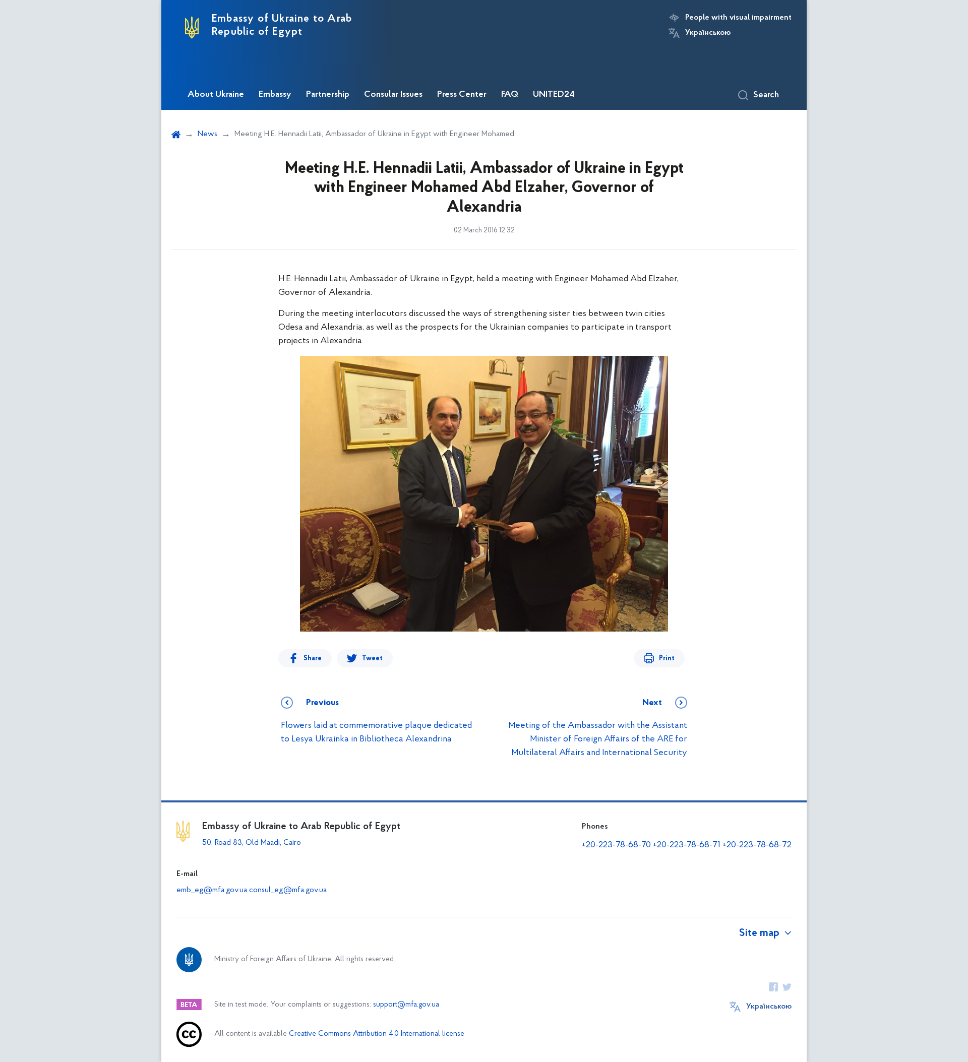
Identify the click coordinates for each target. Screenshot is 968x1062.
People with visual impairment (738, 18)
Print (667, 658)
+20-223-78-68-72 (757, 845)
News (207, 134)
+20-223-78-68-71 (686, 845)
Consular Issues (393, 94)
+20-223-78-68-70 (616, 845)
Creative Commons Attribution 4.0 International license (376, 1034)
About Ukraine (216, 94)
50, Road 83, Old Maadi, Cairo (251, 843)
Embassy (275, 94)
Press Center (462, 94)
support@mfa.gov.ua (406, 1005)
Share (313, 658)
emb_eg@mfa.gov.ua (211, 890)
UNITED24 (554, 94)
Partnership (327, 94)
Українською (708, 33)
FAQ (509, 94)
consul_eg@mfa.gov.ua (288, 890)
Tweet (372, 658)
